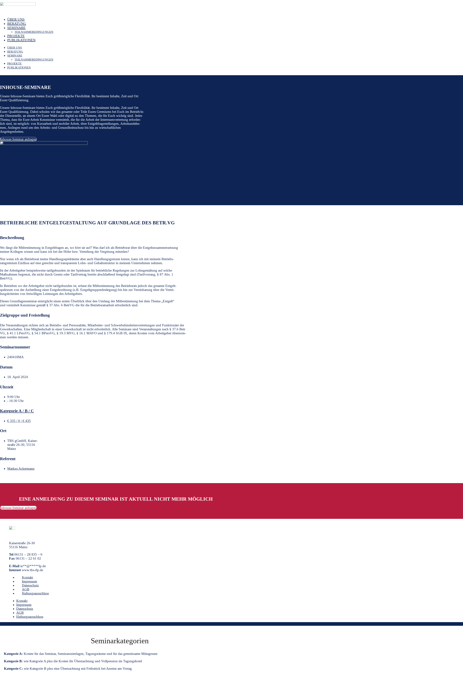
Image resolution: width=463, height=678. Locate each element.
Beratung (16, 23)
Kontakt (27, 577)
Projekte (16, 36)
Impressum (29, 581)
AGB (25, 589)
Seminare (16, 28)
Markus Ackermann (21, 468)
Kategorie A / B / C (17, 410)
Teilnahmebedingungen (33, 31)
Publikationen (21, 40)
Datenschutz (30, 585)
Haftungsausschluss (35, 593)
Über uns (16, 19)
